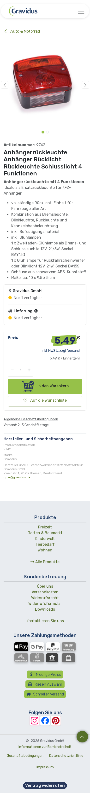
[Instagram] (34, 720)
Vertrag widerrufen (45, 785)
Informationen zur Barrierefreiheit (45, 747)
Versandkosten (45, 592)
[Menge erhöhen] (29, 371)
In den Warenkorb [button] (52, 386)
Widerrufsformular (45, 603)
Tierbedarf (45, 544)
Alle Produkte (47, 562)
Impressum (45, 767)
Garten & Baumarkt (45, 533)
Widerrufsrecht (45, 598)
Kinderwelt (45, 538)
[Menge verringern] (12, 371)
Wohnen (45, 550)
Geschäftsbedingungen (25, 756)
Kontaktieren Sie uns (45, 621)
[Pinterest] (55, 720)
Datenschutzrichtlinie (66, 756)
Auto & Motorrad (24, 31)
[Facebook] (45, 720)
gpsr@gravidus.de (17, 477)
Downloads (45, 609)
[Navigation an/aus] (81, 11)
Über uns (45, 586)
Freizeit (45, 527)
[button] (4, 85)
